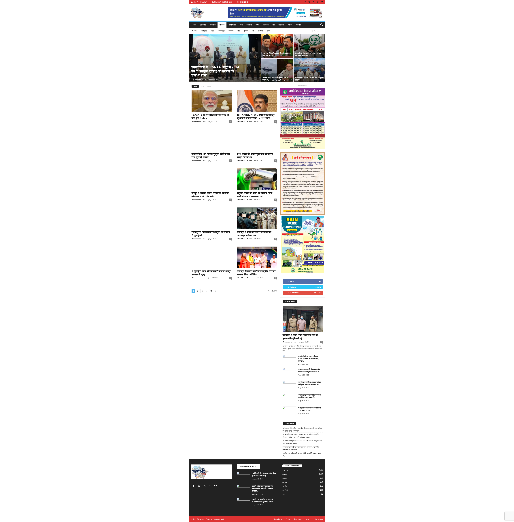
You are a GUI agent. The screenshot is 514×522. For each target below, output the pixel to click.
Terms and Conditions (293, 519)
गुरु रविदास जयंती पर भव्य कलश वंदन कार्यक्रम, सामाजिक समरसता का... (309, 383)
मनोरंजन (266, 24)
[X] (313, 2)
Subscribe (317, 293)
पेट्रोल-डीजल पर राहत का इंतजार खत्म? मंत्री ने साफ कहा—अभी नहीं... (255, 194)
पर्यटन (268, 31)
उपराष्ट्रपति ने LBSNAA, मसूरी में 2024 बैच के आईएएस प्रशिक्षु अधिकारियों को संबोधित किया (215, 71)
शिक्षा (257, 24)
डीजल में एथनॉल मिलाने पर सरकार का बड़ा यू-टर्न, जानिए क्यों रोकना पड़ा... (309, 54)
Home (203, 86)
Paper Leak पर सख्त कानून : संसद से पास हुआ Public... (210, 116)
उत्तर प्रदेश (221, 31)
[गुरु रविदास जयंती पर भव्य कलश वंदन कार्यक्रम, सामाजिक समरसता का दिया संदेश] (289, 386)
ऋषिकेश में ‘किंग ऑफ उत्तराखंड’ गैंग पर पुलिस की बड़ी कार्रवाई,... (300, 336)
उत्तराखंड (203, 24)
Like (319, 281)
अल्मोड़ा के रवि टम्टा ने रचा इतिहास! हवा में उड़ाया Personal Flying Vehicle (275, 78)
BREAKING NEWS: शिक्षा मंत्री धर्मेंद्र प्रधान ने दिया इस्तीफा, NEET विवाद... (255, 116)
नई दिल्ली (260, 31)
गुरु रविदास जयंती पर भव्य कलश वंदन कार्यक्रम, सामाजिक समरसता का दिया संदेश (301, 448)
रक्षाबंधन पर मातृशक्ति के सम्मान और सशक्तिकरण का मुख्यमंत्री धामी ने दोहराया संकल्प (302, 442)
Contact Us (319, 519)
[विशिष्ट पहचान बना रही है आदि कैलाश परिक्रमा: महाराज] (309, 70)
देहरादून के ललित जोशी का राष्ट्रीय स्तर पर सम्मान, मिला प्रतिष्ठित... (256, 272)
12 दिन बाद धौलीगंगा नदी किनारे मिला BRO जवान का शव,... (309, 409)
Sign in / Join (242, 2)
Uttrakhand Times (198, 79)
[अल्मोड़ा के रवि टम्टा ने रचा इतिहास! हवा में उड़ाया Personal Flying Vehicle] (277, 70)
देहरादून (246, 31)
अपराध (298, 24)
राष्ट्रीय (222, 24)
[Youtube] (321, 2)
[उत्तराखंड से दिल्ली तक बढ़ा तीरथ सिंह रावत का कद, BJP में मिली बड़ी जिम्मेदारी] (277, 46)
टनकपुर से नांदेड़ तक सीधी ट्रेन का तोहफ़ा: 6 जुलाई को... (211, 233)
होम (195, 24)
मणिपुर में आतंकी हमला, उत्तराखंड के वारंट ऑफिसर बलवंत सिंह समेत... (210, 194)
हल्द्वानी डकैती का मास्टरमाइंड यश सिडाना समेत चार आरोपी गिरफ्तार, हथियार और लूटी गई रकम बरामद (301, 435)
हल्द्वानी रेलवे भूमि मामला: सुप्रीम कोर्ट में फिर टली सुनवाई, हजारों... (211, 155)
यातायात (281, 24)
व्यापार (290, 24)
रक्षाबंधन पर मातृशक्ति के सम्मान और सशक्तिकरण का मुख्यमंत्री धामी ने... (309, 370)
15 (211, 291)
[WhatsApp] (317, 2)
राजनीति (213, 24)
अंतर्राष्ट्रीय (232, 24)
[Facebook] (305, 2)
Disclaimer (308, 519)
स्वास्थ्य (249, 24)
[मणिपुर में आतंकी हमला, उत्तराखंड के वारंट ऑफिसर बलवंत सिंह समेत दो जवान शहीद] (212, 179)
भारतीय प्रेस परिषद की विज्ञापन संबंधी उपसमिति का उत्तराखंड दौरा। (309, 396)
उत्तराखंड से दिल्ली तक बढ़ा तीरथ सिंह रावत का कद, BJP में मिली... (276, 54)
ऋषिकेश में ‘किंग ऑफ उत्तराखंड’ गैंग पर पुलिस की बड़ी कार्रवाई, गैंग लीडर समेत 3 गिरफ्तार (303, 429)
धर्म (274, 24)
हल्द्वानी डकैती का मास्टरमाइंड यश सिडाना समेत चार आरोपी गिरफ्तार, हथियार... (308, 358)
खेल (241, 24)
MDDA (194, 31)
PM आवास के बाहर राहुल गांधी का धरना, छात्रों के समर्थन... (255, 155)
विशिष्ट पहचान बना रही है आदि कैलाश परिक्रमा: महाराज (309, 78)
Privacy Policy (278, 519)
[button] (321, 25)
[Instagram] (309, 2)
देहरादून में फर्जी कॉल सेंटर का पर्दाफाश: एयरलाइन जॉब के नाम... (254, 233)
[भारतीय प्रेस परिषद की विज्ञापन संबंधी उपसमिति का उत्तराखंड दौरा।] (289, 399)
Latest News (289, 423)
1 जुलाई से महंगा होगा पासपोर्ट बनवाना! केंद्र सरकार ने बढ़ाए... (211, 272)
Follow (318, 287)
